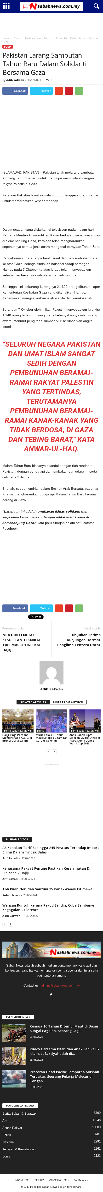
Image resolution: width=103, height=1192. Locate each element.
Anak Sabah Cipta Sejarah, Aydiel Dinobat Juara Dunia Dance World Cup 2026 (84, 739)
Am (4, 1120)
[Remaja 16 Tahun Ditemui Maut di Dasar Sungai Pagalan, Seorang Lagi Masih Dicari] (14, 1033)
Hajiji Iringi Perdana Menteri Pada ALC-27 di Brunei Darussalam (17, 737)
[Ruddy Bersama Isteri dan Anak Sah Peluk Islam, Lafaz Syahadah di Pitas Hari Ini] (14, 1056)
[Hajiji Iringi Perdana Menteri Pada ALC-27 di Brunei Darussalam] (18, 721)
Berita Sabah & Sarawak (18, 730)
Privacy (39, 1179)
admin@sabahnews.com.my (60, 985)
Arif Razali (10, 858)
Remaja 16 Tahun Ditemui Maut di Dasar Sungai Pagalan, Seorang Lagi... (64, 1028)
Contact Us (81, 1179)
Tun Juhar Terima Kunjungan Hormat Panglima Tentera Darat (79, 639)
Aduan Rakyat (12, 1128)
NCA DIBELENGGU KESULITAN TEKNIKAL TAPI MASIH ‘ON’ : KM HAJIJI (21, 642)
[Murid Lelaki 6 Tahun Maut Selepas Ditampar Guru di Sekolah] (51, 721)
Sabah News (11, 895)
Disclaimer (22, 1179)
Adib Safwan (15, 80)
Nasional (8, 1142)
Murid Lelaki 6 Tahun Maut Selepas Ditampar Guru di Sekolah (51, 737)
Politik (6, 1135)
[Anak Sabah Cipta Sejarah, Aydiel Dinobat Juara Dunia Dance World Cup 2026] (85, 721)
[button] (95, 6)
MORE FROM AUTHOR (68, 702)
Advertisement (59, 1179)
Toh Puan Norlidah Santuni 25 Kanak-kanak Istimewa (47, 889)
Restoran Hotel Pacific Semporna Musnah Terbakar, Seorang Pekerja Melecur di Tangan (64, 1076)
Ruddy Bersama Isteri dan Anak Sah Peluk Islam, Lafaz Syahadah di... (64, 1051)
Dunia (7, 46)
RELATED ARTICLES (33, 702)
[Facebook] (51, 995)
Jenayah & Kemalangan (18, 1149)
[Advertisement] (51, 23)
